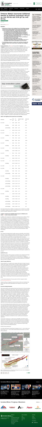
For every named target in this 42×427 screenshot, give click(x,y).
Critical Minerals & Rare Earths (15, 417)
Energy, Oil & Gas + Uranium (15, 418)
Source (6, 24)
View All (38, 402)
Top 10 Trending (36, 14)
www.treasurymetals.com (6, 280)
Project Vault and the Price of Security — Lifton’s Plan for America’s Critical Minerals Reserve (36, 26)
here (4, 214)
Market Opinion (13, 422)
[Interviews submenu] (24, 8)
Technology (12, 423)
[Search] (34, 3)
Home (2, 8)
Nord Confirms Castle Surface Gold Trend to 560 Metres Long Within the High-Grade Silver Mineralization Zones (36, 80)
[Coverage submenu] (18, 8)
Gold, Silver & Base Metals (4, 20)
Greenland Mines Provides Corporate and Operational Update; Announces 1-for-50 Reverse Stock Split (36, 56)
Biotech (12, 416)
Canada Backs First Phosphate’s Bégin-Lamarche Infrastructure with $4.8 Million (36, 32)
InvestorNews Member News (35, 53)
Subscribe (38, 3)
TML (11, 45)
